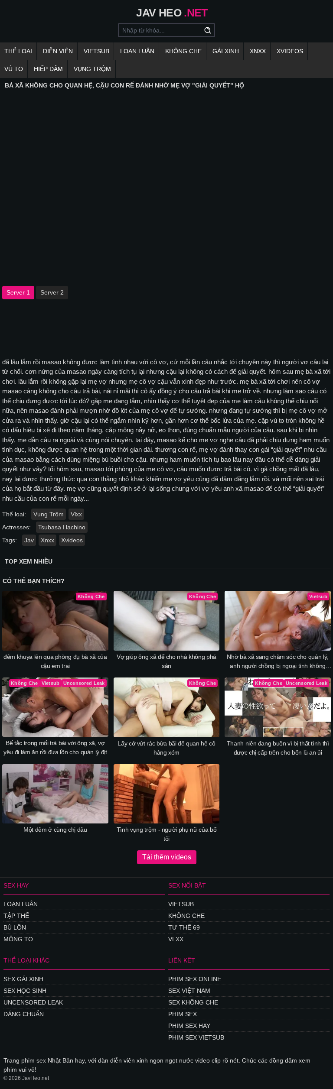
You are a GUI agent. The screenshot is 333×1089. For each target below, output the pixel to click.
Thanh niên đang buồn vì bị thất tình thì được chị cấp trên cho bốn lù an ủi (278, 748)
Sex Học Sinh (24, 990)
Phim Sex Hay (189, 1025)
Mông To (18, 939)
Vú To (13, 68)
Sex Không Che (193, 1002)
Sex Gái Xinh (23, 979)
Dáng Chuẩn (23, 1014)
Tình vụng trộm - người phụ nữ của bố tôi (166, 834)
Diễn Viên (58, 51)
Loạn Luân (137, 51)
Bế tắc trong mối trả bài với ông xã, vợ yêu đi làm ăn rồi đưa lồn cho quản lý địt (55, 747)
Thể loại (18, 51)
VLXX (175, 939)
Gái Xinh (225, 51)
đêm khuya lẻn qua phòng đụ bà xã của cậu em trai (55, 661)
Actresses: (16, 527)
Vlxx (76, 514)
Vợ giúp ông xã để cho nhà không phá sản (166, 661)
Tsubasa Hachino (61, 527)
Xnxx (258, 51)
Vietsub (96, 51)
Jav (29, 540)
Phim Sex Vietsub (196, 1037)
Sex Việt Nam (189, 990)
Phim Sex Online (194, 979)
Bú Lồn (14, 927)
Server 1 (18, 292)
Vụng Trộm (92, 68)
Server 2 (52, 292)
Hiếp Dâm (48, 68)
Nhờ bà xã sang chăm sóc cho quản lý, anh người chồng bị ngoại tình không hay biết (277, 662)
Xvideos (290, 51)
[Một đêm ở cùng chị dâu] (55, 794)
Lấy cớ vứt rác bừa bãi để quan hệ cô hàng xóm (166, 748)
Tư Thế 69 (184, 927)
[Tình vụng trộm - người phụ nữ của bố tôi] (167, 794)
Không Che (183, 51)
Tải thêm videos (166, 857)
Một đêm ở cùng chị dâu (55, 829)
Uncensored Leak (33, 1002)
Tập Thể (16, 915)
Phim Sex (182, 1014)
